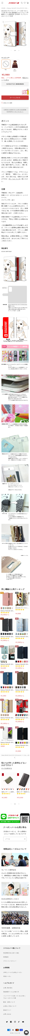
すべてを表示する (6, 768)
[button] (2, 3)
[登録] (25, 839)
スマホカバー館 (17, 1033)
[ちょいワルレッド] (23, 715)
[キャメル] (8, 687)
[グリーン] (10, 687)
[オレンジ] (21, 661)
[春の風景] (21, 634)
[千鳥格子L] (8, 634)
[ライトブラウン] (10, 608)
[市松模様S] (1, 634)
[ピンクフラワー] (3, 715)
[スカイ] (1, 687)
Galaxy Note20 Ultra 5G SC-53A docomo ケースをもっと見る (15, 756)
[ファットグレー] (21, 715)
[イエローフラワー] (1, 715)
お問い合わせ (7, 1014)
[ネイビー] (16, 661)
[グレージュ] (6, 608)
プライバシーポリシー (9, 961)
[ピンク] (1, 608)
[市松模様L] (3, 634)
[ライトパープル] (21, 743)
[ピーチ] (25, 661)
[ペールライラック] (12, 608)
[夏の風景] (23, 634)
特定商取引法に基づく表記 (11, 953)
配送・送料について (9, 1002)
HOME (3, 8)
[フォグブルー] (23, 687)
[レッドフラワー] (8, 715)
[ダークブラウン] (12, 687)
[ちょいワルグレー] (27, 715)
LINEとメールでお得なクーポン (12, 972)
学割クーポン (7, 976)
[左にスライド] (11, 50)
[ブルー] (11, 789)
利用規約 (6, 957)
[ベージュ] (8, 608)
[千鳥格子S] (6, 634)
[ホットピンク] (27, 661)
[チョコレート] (16, 687)
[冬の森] (16, 634)
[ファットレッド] (16, 715)
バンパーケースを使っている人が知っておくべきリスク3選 (14, 997)
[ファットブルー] (18, 715)
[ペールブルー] (3, 608)
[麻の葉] (10, 634)
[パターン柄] (27, 634)
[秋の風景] (25, 634)
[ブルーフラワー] (6, 715)
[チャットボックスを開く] (26, 1032)
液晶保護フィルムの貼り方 (11, 992)
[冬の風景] (18, 634)
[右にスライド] (19, 50)
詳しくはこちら (14, 179)
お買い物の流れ (7, 988)
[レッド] (18, 661)
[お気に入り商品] (25, 3)
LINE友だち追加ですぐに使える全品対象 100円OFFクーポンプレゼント (15, 110)
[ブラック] (14, 687)
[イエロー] (25, 743)
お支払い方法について (9, 1006)
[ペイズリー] (12, 634)
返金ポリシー (7, 1010)
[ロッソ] (3, 687)
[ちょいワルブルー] (25, 715)
